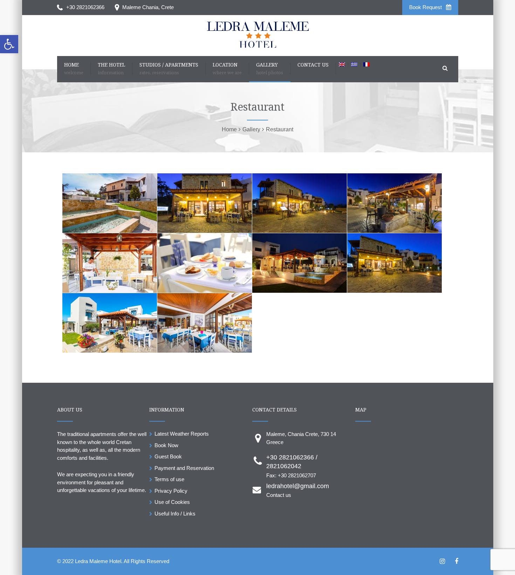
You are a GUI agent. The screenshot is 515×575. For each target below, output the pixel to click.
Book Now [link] (166, 445)
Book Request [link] (426, 7)
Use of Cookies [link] (172, 502)
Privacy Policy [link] (170, 491)
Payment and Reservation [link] (184, 468)
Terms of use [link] (169, 479)
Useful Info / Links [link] (174, 514)
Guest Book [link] (168, 456)
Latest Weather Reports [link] (181, 434)
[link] (9, 44)
